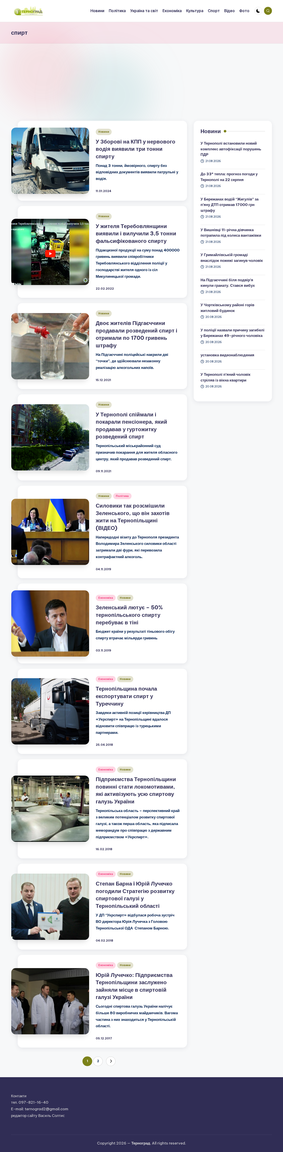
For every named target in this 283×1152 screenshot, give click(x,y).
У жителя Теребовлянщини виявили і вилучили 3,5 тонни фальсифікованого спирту (136, 233)
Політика (122, 496)
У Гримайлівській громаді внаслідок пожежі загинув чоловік (232, 257)
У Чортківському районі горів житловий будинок (227, 307)
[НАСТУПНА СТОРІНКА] (111, 1061)
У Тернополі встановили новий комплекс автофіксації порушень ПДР (231, 149)
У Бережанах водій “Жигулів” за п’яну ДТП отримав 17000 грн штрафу (229, 204)
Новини (103, 131)
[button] (111, 1061)
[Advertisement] (141, 77)
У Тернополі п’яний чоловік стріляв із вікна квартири (225, 377)
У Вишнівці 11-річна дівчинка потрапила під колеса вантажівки (231, 232)
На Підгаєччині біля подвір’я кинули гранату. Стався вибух (228, 282)
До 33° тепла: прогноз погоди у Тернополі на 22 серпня (229, 177)
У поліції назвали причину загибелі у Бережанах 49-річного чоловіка (232, 332)
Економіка (105, 597)
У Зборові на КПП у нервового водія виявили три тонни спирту (135, 149)
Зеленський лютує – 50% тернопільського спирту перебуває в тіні (129, 614)
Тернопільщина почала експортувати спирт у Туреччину (126, 696)
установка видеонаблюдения (227, 355)
